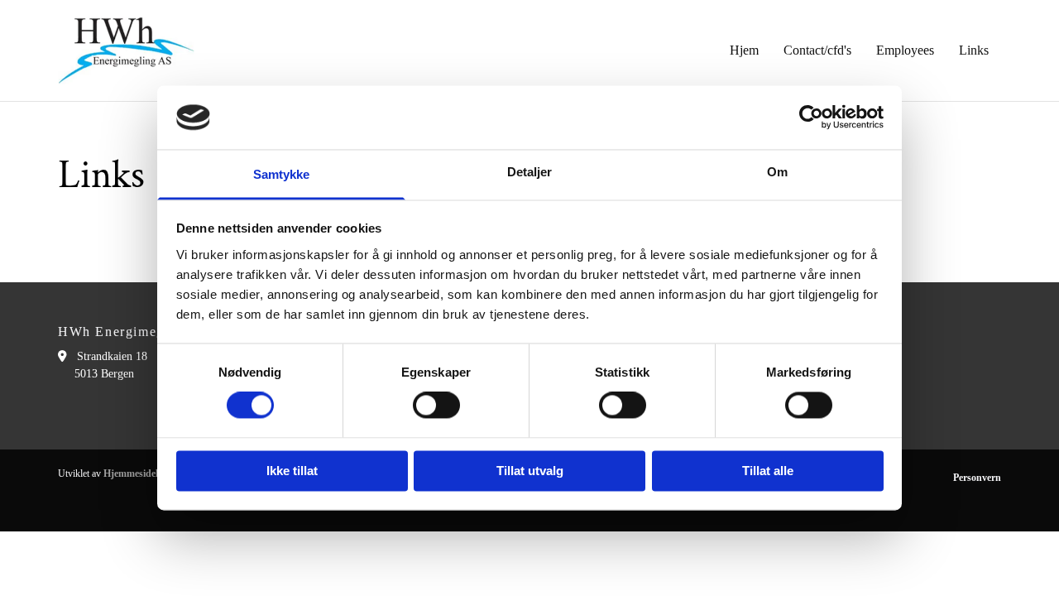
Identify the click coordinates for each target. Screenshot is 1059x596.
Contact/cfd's (817, 50)
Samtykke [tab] (281, 174)
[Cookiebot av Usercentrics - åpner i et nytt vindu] (811, 117)
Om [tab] (777, 172)
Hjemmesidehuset (141, 473)
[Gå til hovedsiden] (126, 50)
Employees (905, 50)
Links (974, 50)
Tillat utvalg (529, 471)
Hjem (744, 50)
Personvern (977, 477)
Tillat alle (767, 471)
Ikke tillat (292, 471)
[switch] (436, 405)
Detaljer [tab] (530, 172)
